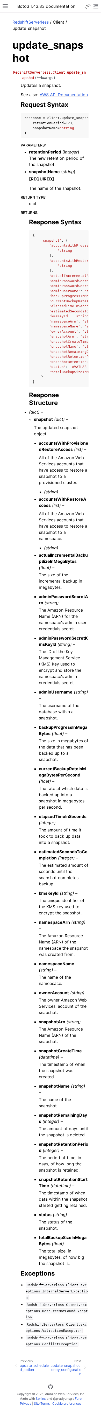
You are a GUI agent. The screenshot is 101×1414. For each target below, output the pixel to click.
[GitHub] (50, 1387)
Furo (78, 1399)
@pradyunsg (62, 1399)
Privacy (25, 1403)
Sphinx (41, 1399)
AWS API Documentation (64, 94)
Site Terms (42, 1403)
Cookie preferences (66, 1403)
